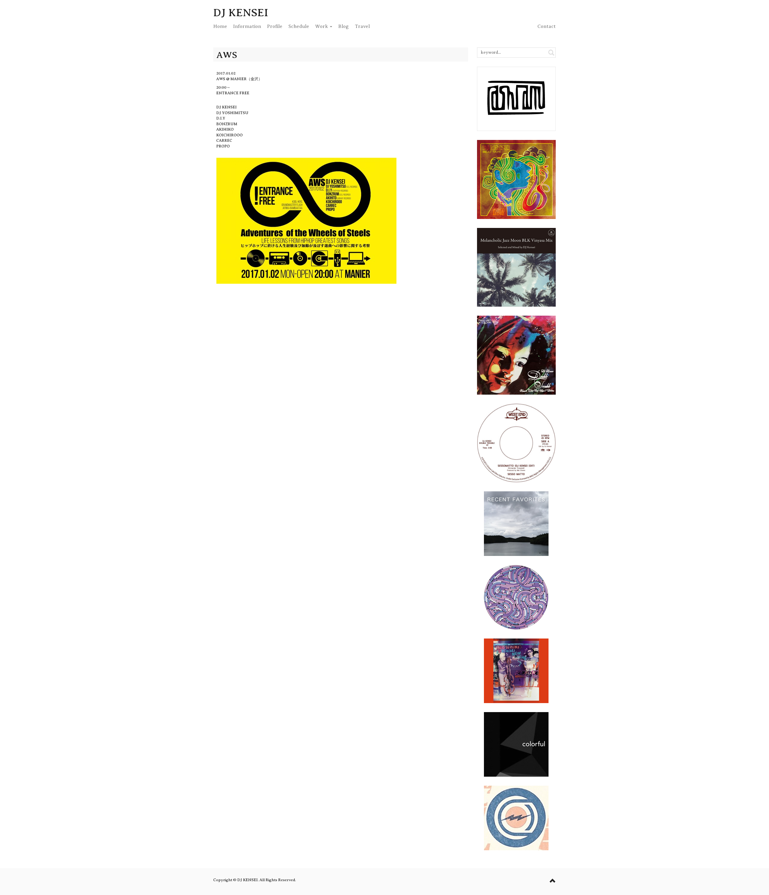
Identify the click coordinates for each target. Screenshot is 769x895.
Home (220, 26)
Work (322, 26)
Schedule (298, 26)
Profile (274, 26)
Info (247, 26)
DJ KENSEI (240, 13)
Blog (343, 26)
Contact (546, 26)
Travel (362, 26)
